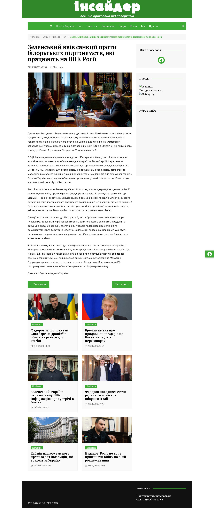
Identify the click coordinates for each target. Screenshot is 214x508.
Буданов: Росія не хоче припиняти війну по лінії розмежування (105, 457)
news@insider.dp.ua (158, 495)
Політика (92, 26)
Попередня (39, 284)
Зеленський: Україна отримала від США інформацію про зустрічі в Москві (52, 397)
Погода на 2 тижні (150, 90)
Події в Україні (65, 26)
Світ (80, 26)
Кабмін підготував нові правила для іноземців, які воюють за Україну (52, 457)
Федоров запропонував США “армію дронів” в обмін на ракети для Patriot (49, 336)
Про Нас (154, 26)
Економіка (108, 26)
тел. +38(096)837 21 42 (149, 499)
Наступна (120, 284)
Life (143, 26)
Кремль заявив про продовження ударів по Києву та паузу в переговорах (104, 336)
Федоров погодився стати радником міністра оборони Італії (105, 395)
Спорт (122, 26)
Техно (134, 26)
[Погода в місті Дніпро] (161, 87)
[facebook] (161, 60)
